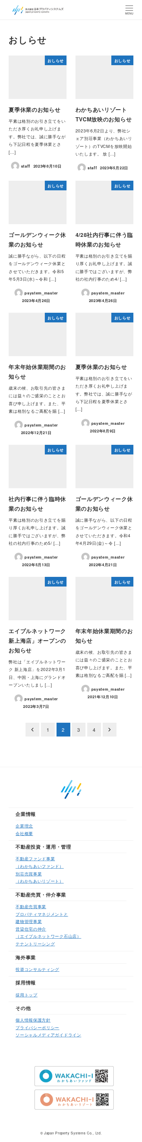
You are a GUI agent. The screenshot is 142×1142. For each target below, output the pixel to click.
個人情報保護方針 (33, 1020)
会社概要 (24, 833)
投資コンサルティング (37, 969)
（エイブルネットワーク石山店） (48, 936)
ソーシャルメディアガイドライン (48, 1035)
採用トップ (27, 995)
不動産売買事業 (31, 906)
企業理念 (24, 826)
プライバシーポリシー (37, 1027)
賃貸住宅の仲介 (31, 929)
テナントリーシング (35, 943)
